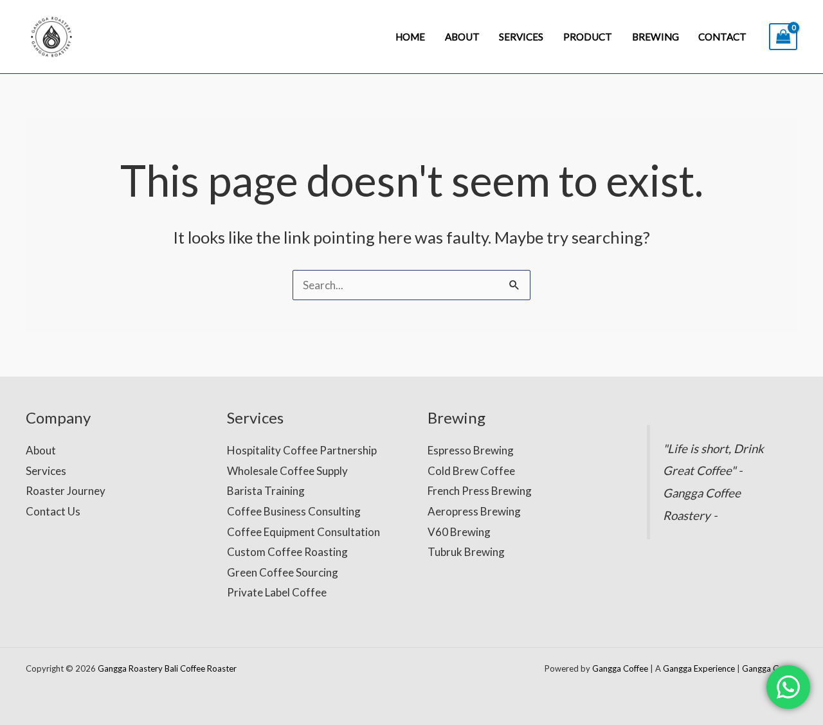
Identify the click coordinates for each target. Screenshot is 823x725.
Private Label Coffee (277, 592)
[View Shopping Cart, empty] (783, 36)
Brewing (655, 36)
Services (521, 36)
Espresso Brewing (471, 450)
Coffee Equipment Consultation (303, 532)
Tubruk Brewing (466, 552)
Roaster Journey (65, 490)
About (462, 36)
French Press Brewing (480, 490)
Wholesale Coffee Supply (287, 471)
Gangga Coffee (620, 668)
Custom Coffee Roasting (287, 552)
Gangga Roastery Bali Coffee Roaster (167, 668)
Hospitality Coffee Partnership (302, 450)
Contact (722, 36)
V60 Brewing (459, 532)
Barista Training (266, 490)
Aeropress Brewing (474, 511)
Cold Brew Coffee (471, 471)
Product (587, 36)
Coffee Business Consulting (294, 511)
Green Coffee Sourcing (282, 572)
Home (410, 36)
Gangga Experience (699, 668)
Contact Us (53, 511)
